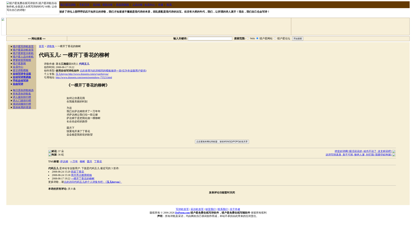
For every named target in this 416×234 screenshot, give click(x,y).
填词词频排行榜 (22, 104)
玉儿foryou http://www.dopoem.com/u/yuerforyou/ (82, 74)
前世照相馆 (122, 4)
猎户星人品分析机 (23, 56)
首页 (41, 46)
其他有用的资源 (22, 107)
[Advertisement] (149, 26)
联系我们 (223, 209)
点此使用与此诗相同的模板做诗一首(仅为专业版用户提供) (113, 70)
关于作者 (235, 209)
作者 (160, 4)
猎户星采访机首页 (23, 49)
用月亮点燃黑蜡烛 (81, 175)
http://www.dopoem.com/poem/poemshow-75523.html (84, 77)
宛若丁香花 (77, 171)
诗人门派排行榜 (22, 100)
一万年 (74, 161)
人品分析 (137, 4)
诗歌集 (51, 46)
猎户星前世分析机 (23, 53)
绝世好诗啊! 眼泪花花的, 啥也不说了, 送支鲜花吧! (363, 151)
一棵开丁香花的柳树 (82, 178)
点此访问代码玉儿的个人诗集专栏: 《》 (93, 182)
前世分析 (107, 4)
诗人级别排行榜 (22, 97)
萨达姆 (64, 161)
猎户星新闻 (19, 63)
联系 (169, 4)
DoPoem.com (182, 212)
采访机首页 (197, 209)
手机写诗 (84, 4)
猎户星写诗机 (68, 4)
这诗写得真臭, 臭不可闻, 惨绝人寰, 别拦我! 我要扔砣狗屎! (359, 154)
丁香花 (98, 161)
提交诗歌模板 (20, 70)
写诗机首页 (182, 209)
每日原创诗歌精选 (23, 90)
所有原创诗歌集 (22, 93)
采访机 (97, 4)
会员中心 (149, 4)
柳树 (82, 161)
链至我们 (210, 209)
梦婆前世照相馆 (22, 60)
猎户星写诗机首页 (23, 46)
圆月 (89, 161)
